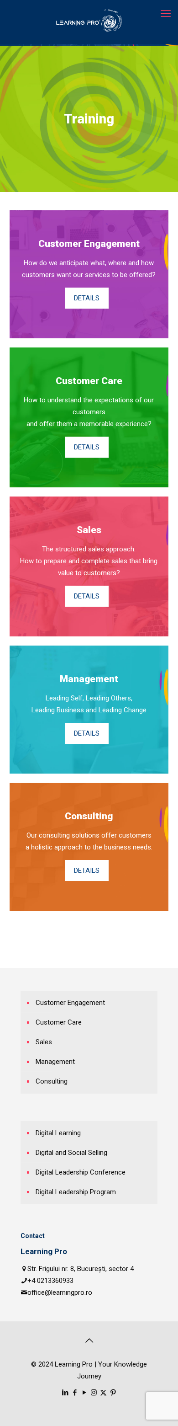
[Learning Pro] (89, 20)
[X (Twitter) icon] (103, 1393)
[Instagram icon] (93, 1393)
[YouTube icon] (84, 1393)
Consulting (52, 1081)
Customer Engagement (70, 1003)
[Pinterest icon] (113, 1393)
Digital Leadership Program (76, 1192)
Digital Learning (58, 1133)
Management (55, 1061)
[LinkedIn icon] (65, 1393)
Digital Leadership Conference (81, 1172)
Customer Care (59, 1022)
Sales (44, 1042)
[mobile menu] (165, 13)
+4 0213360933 (50, 1280)
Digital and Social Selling (71, 1152)
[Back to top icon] (89, 1340)
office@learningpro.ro (59, 1292)
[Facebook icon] (74, 1393)
